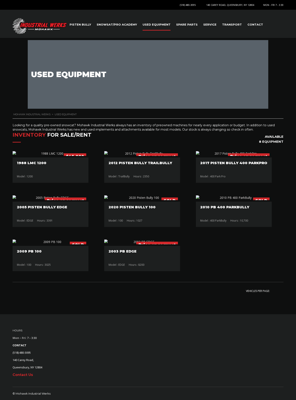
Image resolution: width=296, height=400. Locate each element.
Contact (255, 24)
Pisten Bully (80, 24)
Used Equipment (157, 24)
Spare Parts (187, 24)
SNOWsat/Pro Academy (117, 24)
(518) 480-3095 (188, 4)
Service (209, 24)
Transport (232, 24)
